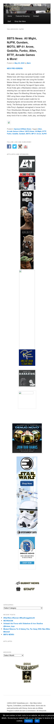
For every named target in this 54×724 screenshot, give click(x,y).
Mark (29, 63)
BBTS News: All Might (33, 131)
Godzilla (15, 133)
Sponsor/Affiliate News (22, 129)
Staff (9, 21)
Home (10, 16)
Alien (40, 129)
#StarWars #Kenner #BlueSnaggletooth (19, 618)
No (37, 721)
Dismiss (28, 721)
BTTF (44, 131)
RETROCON (8, 620)
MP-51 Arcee (36, 133)
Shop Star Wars (20, 21)
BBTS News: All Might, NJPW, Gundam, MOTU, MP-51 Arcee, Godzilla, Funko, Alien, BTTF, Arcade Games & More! (22, 48)
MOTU (28, 133)
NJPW (44, 133)
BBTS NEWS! (8, 634)
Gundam (22, 133)
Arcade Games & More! (16, 131)
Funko (9, 133)
